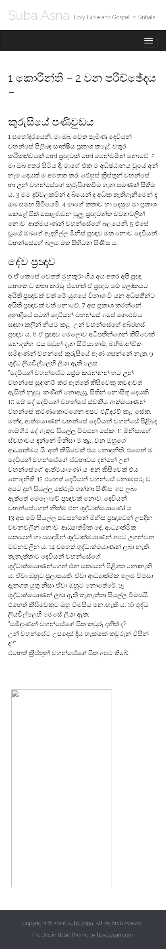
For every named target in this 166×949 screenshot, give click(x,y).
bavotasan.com (115, 935)
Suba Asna (39, 15)
